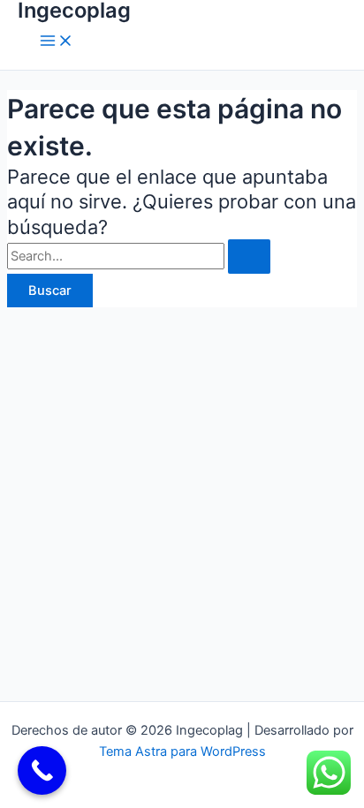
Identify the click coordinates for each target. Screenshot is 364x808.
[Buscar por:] (138, 256)
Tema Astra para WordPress (182, 751)
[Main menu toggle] (56, 42)
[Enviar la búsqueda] (249, 256)
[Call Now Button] (42, 770)
